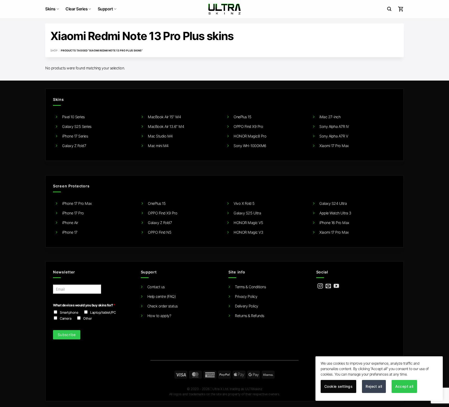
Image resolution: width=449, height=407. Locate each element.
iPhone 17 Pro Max (77, 203)
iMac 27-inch (329, 117)
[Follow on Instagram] (320, 286)
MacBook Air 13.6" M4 (166, 126)
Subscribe (67, 334)
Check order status (162, 306)
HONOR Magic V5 (248, 222)
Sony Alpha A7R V (333, 136)
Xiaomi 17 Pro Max (334, 145)
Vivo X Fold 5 (244, 203)
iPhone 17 (69, 232)
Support (105, 8)
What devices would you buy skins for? (84, 305)
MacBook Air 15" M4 (164, 117)
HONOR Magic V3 (248, 232)
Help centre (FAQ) (161, 296)
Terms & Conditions (250, 287)
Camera (65, 318)
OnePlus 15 (242, 117)
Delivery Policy (246, 306)
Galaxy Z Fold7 (74, 145)
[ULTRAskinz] (224, 9)
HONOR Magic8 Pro (250, 136)
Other (87, 318)
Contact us (156, 287)
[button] (389, 9)
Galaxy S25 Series (76, 126)
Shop (53, 50)
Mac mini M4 (158, 145)
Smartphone (69, 312)
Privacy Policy (246, 296)
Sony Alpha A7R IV (334, 126)
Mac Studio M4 (160, 136)
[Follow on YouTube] (336, 286)
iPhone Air (70, 222)
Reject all (374, 386)
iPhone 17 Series (75, 136)
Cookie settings (338, 386)
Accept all (404, 386)
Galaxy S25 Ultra (247, 213)
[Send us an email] (328, 286)
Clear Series (76, 8)
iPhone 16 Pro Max (334, 222)
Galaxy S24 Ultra (333, 203)
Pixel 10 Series (73, 117)
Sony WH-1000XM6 (250, 145)
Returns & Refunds (249, 315)
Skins (50, 8)
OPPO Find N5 (159, 232)
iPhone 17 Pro (73, 213)
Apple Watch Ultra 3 (335, 213)
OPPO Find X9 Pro (248, 126)
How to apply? (159, 315)
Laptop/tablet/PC (103, 312)
